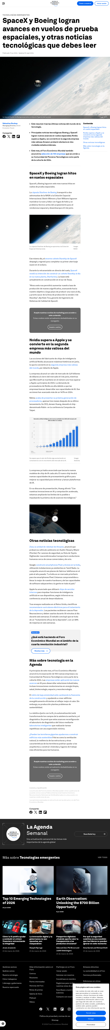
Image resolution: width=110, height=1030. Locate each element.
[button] (55, 518)
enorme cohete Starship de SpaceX (61, 258)
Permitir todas (91, 1013)
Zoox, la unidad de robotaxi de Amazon (46, 547)
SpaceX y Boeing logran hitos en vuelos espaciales (94, 128)
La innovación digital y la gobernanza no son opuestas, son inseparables (40, 940)
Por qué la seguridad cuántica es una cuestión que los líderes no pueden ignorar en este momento (95, 940)
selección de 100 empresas (53, 154)
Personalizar (91, 1024)
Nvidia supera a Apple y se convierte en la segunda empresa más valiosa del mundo (93, 136)
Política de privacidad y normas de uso (55, 1016)
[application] (55, 519)
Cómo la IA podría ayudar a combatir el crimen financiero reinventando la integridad (14, 940)
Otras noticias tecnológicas (94, 142)
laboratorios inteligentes (40, 725)
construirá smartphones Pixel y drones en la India (58, 565)
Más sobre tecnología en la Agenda (93, 147)
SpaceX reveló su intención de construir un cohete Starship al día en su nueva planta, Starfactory (54, 273)
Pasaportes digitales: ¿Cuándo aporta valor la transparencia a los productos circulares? (67, 940)
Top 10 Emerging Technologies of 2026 (27, 900)
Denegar (91, 1019)
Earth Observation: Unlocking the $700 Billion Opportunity (77, 902)
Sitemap (55, 1020)
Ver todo (102, 857)
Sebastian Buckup (10, 123)
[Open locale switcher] (3, 1023)
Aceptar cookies (55, 327)
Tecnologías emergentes (16, 15)
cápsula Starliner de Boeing (44, 192)
